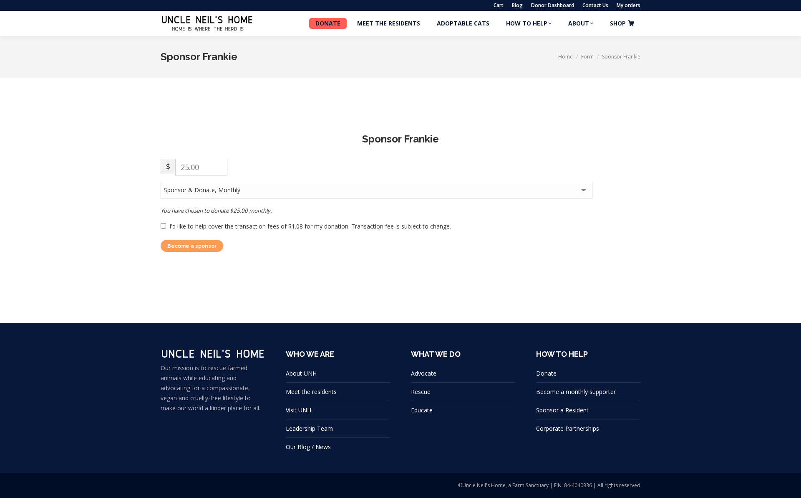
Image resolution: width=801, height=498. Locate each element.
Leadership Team (309, 428)
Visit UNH (298, 410)
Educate (422, 410)
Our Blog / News (308, 447)
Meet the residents (311, 392)
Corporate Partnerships (567, 428)
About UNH (301, 373)
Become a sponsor (192, 246)
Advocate (423, 373)
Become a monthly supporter (576, 392)
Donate (546, 373)
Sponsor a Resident (562, 410)
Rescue (421, 392)
